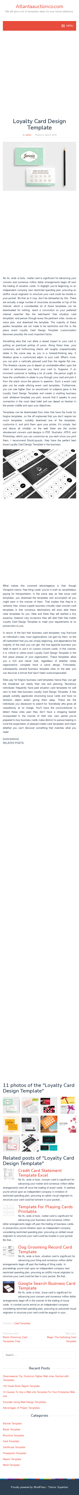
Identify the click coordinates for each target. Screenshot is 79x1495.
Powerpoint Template (14, 1453)
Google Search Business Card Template (46, 1286)
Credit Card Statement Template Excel (40, 1173)
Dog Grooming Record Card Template (45, 1249)
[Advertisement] (39, 74)
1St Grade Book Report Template (21, 1386)
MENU (69, 26)
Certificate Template (14, 1447)
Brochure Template (13, 1435)
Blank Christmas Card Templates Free (15, 1337)
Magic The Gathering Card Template (61, 1337)
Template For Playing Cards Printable (45, 1209)
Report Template (12, 1459)
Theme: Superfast (58, 1487)
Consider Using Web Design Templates (24, 1402)
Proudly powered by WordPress (28, 1487)
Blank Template (11, 1429)
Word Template (11, 1465)
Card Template (22, 1323)
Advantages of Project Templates (21, 1408)
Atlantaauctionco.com (39, 6)
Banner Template (12, 1423)
